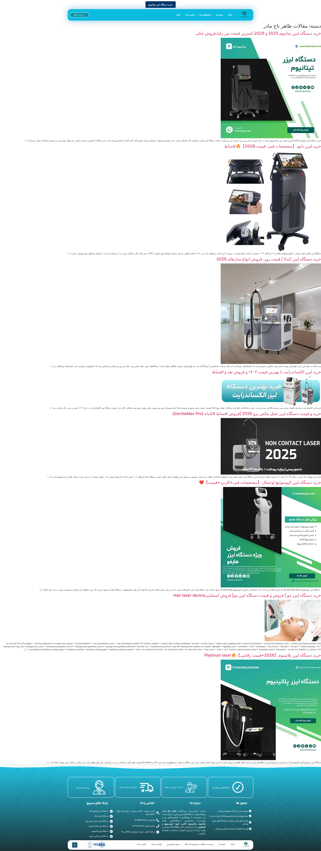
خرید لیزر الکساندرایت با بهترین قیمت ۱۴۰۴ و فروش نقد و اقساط (266, 371)
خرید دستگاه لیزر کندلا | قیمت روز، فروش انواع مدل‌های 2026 (268, 259)
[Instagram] (74, 845)
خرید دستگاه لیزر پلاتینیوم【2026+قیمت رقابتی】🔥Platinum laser (262, 655)
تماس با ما (190, 14)
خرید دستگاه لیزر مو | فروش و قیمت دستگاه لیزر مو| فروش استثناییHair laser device (247, 595)
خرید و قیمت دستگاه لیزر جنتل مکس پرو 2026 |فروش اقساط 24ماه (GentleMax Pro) (246, 413)
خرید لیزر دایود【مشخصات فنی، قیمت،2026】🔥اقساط (272, 146)
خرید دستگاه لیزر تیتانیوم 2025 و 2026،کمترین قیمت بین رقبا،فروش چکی (258, 33)
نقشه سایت (156, 844)
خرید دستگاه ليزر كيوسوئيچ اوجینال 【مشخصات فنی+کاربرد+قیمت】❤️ (260, 482)
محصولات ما (205, 14)
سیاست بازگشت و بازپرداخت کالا (199, 844)
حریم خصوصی (173, 844)
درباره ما (219, 14)
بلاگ (178, 14)
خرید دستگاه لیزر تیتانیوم (160, 4)
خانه (230, 14)
